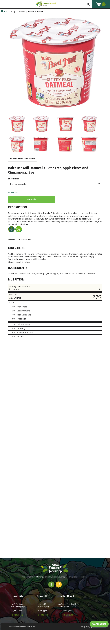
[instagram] (59, 584)
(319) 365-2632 (67, 615)
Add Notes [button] (13, 193)
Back (6, 11)
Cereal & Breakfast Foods (40, 11)
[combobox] (55, 184)
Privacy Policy (85, 627)
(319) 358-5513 (42, 615)
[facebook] (51, 584)
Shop (13, 11)
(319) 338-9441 (17, 615)
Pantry (22, 11)
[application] (99, 624)
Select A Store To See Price (22, 158)
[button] (17, 124)
